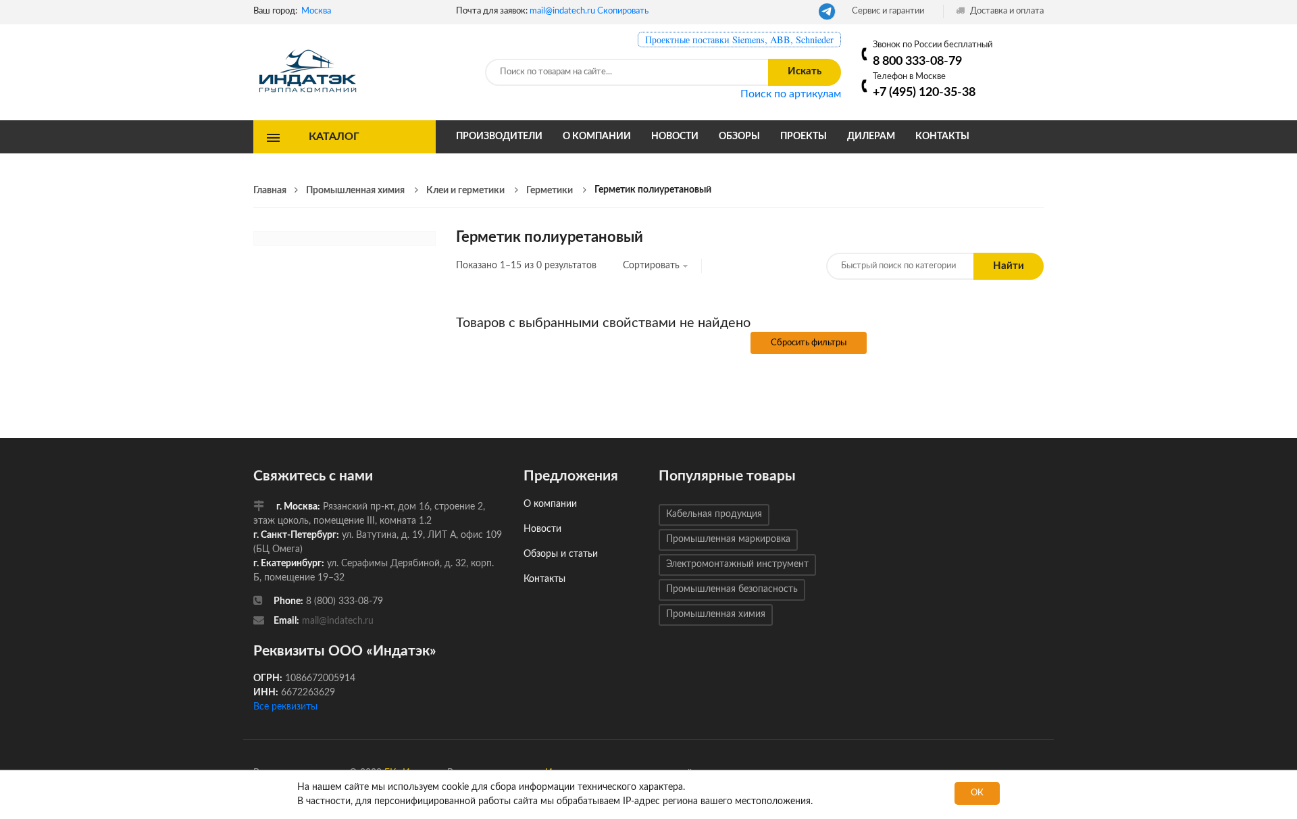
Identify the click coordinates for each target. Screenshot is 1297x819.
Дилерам (871, 136)
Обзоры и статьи (561, 554)
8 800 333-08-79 (917, 61)
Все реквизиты (285, 707)
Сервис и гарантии (888, 11)
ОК (977, 793)
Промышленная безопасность (732, 589)
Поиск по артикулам (790, 94)
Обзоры (739, 136)
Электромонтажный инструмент (737, 564)
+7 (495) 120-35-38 (924, 92)
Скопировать (622, 11)
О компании (597, 136)
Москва (316, 11)
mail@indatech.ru (562, 11)
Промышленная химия (715, 614)
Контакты (942, 136)
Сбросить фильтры (808, 343)
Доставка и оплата (1006, 11)
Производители (499, 136)
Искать (804, 71)
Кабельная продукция (714, 514)
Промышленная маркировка (728, 539)
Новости (674, 136)
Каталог (334, 136)
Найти (1008, 266)
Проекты (803, 136)
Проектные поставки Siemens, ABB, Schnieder (739, 39)
